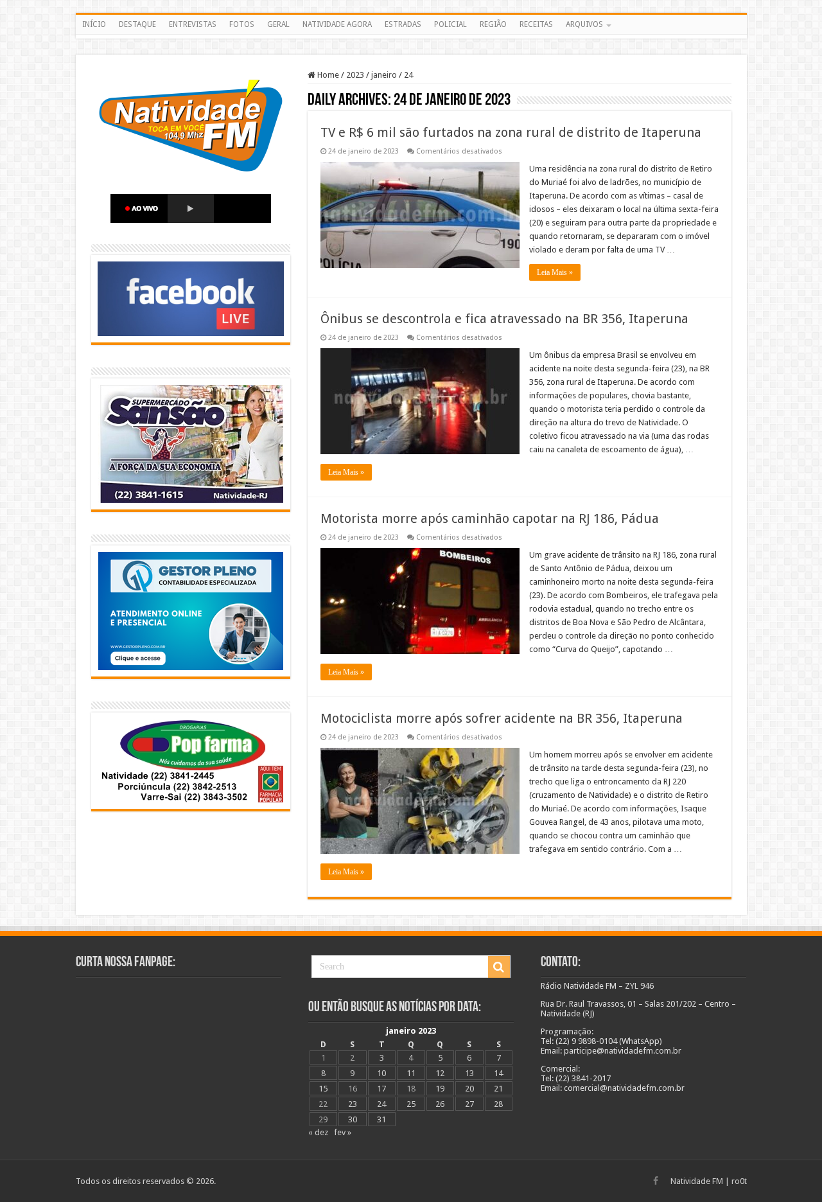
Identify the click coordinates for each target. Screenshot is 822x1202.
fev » (342, 1132)
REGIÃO (493, 24)
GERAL (278, 24)
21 (498, 1088)
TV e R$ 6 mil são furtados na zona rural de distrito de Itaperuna (510, 132)
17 (381, 1088)
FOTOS (241, 24)
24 (381, 1104)
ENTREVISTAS (192, 24)
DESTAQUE (137, 24)
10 (381, 1073)
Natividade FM (696, 1181)
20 (469, 1088)
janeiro (384, 75)
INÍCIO (94, 24)
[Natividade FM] (411, 37)
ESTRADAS (403, 24)
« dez (318, 1132)
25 (411, 1104)
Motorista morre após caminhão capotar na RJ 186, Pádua (489, 518)
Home (327, 75)
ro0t (739, 1181)
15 (323, 1088)
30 (352, 1119)
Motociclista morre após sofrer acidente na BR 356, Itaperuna (501, 718)
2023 (355, 75)
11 (411, 1073)
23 (352, 1104)
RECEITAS (536, 24)
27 (469, 1104)
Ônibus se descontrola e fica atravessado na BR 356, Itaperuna (504, 318)
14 (498, 1073)
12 (439, 1073)
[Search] (499, 967)
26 (439, 1104)
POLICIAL (450, 24)
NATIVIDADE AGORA (337, 24)
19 (439, 1088)
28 (498, 1104)
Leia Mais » (555, 272)
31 (381, 1119)
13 (469, 1073)
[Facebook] (656, 1181)
